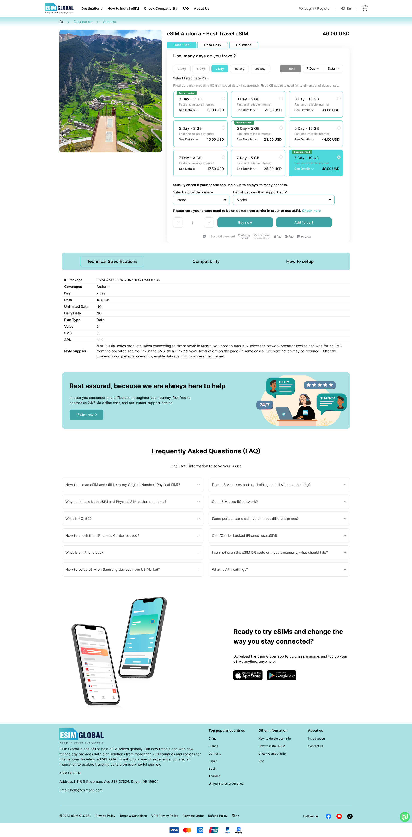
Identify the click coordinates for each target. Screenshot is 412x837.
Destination (83, 22)
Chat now (86, 414)
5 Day (201, 69)
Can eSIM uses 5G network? (235, 501)
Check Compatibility (160, 8)
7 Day (220, 69)
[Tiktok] (350, 816)
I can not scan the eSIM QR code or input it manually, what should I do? (270, 552)
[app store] (248, 675)
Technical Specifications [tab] (112, 261)
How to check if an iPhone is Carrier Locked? (102, 535)
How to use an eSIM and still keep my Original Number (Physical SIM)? (122, 485)
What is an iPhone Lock (84, 552)
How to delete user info (274, 738)
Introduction (316, 738)
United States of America (226, 783)
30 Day (260, 69)
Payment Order (193, 815)
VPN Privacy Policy (164, 815)
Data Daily (212, 45)
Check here (311, 210)
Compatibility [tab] (206, 261)
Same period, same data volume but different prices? (255, 518)
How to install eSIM (123, 8)
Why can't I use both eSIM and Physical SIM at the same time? (115, 501)
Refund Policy (217, 815)
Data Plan (181, 45)
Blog (261, 761)
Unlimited (243, 45)
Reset (290, 69)
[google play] (281, 675)
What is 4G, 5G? (78, 518)
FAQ (185, 8)
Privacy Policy (105, 815)
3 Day (182, 69)
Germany (215, 753)
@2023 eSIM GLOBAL (75, 815)
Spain (213, 768)
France (213, 746)
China (213, 738)
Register (324, 8)
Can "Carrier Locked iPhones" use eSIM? (244, 535)
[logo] (81, 735)
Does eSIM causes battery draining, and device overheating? (261, 485)
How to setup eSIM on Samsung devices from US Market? (112, 569)
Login (309, 8)
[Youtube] (339, 816)
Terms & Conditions (133, 815)
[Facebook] (328, 816)
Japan (213, 761)
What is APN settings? (230, 569)
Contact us (315, 746)
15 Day (239, 69)
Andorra (109, 22)
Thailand (215, 776)
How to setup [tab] (300, 261)
